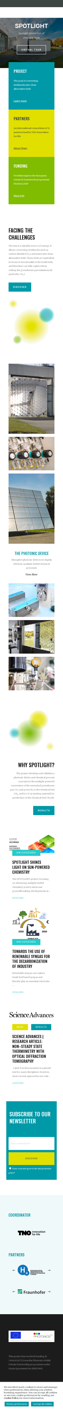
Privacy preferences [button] (16, 1404)
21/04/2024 (18, 992)
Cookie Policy (11, 1398)
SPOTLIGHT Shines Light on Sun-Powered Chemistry (31, 867)
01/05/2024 (18, 898)
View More (31, 574)
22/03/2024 (18, 1083)
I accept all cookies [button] (42, 1404)
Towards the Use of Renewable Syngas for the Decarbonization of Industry (31, 958)
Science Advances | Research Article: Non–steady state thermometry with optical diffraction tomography (29, 1049)
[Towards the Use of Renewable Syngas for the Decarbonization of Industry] (31, 925)
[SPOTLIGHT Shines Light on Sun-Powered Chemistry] (31, 844)
